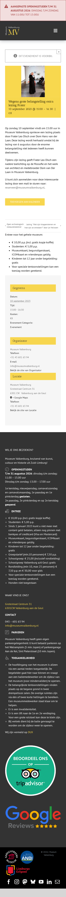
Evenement (16, 327)
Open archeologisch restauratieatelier (15, 225)
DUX (30, 732)
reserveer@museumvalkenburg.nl (25, 187)
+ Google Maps (20, 397)
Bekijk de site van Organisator (25, 370)
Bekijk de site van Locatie (23, 410)
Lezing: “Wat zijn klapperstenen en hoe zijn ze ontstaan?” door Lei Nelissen (41, 226)
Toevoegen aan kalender (25, 201)
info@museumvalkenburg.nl (22, 625)
